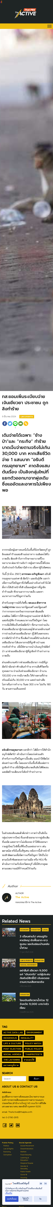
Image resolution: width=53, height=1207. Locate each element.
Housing (23, 1177)
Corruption (7, 1155)
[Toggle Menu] (49, 26)
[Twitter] (10, 425)
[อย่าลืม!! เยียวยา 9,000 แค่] (9, 963)
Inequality (27, 1038)
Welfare (23, 1152)
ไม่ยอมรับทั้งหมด (26, 1199)
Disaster (35, 930)
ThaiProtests (33, 1054)
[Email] (20, 425)
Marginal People (26, 1163)
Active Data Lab (13, 1032)
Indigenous (10, 1038)
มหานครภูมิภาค (11, 1065)
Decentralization (26, 1149)
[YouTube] (18, 1125)
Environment (34, 1032)
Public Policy (33, 1048)
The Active (22, 897)
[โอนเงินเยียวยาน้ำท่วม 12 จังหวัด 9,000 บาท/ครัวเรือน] (9, 997)
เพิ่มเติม (8, 1193)
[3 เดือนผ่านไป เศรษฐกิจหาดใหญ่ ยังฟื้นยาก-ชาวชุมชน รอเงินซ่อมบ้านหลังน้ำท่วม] (9, 932)
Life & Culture (12, 1043)
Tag (4, 1027)
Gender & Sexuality (24, 1167)
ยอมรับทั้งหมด (12, 1199)
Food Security (25, 1155)
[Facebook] (4, 425)
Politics (6, 1146)
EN (41, 1183)
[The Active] (25, 13)
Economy (24, 930)
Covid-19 (23, 1174)
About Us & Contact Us (19, 1086)
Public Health (25, 1171)
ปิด (40, 1199)
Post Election (12, 1048)
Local (45, 930)
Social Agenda (12, 1054)
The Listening (11, 1059)
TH (45, 1183)
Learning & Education (24, 1159)
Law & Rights (27, 417)
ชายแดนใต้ (29, 1059)
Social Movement (28, 965)
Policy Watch (33, 1043)
